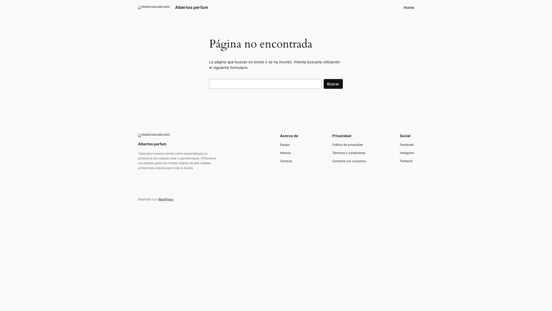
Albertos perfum (191, 7)
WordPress (165, 199)
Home (409, 7)
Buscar (333, 84)
